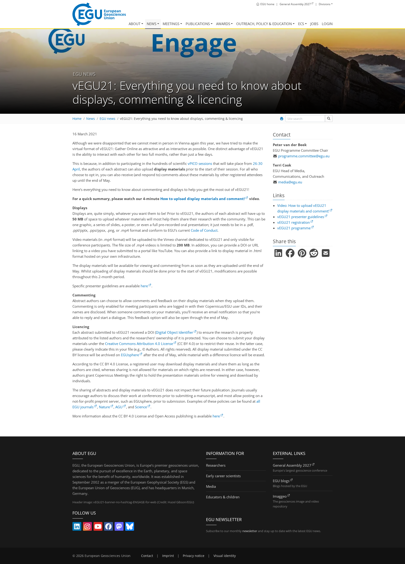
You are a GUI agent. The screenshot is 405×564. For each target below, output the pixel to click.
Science (141, 407)
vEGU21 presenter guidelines (300, 216)
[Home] (99, 14)
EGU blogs (281, 480)
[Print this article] (282, 119)
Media (211, 486)
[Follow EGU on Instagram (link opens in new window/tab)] (87, 527)
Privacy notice (193, 556)
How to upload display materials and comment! (202, 198)
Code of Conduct (204, 230)
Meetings (171, 23)
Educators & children (223, 497)
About (134, 23)
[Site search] (329, 118)
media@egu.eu (290, 182)
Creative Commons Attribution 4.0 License (139, 343)
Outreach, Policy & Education (264, 23)
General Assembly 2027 (292, 465)
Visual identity (225, 556)
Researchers (215, 465)
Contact (147, 556)
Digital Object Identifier (174, 332)
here (144, 286)
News (151, 23)
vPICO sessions (200, 163)
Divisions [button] (324, 4)
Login (327, 23)
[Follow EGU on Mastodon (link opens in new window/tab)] (119, 527)
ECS (301, 23)
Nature (104, 407)
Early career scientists (223, 475)
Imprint (168, 556)
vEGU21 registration (293, 222)
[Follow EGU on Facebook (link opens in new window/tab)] (108, 527)
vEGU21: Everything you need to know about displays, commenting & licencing (181, 119)
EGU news (107, 119)
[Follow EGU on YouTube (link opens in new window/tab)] (98, 527)
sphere (130, 354)
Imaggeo (280, 496)
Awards (223, 23)
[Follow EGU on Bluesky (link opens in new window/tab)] (129, 527)
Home (77, 119)
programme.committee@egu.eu (304, 156)
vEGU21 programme (294, 228)
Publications (198, 23)
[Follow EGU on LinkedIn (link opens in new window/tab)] (76, 527)
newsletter (249, 531)
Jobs (314, 23)
